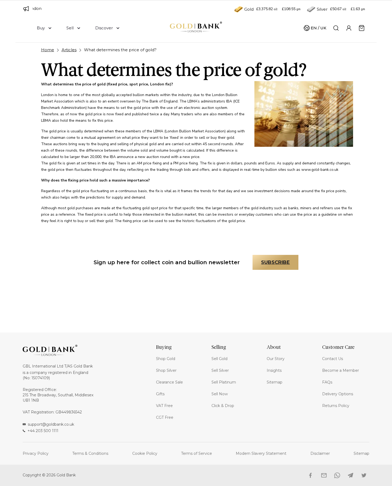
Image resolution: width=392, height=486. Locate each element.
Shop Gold (165, 358)
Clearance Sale (169, 382)
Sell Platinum (223, 382)
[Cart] (361, 28)
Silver (322, 9)
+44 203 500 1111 (42, 430)
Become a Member (340, 370)
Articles (69, 49)
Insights (274, 370)
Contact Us (332, 358)
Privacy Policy (36, 453)
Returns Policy (335, 405)
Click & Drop (222, 405)
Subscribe (275, 262)
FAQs (327, 382)
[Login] (349, 28)
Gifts (160, 394)
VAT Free (164, 405)
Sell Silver (220, 370)
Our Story (276, 358)
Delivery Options (337, 394)
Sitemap (274, 382)
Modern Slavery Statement (261, 453)
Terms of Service (196, 453)
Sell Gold (219, 358)
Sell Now (219, 394)
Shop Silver (166, 370)
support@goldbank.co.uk (51, 424)
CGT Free (164, 417)
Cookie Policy (144, 453)
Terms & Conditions (90, 453)
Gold (249, 9)
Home (47, 49)
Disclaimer (320, 453)
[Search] (336, 28)
